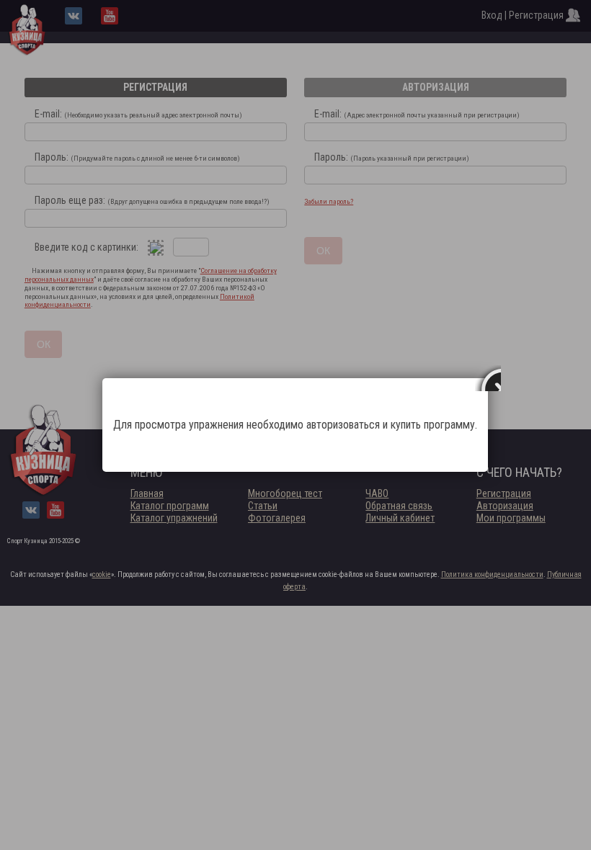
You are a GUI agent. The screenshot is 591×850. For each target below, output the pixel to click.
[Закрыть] (488, 378)
